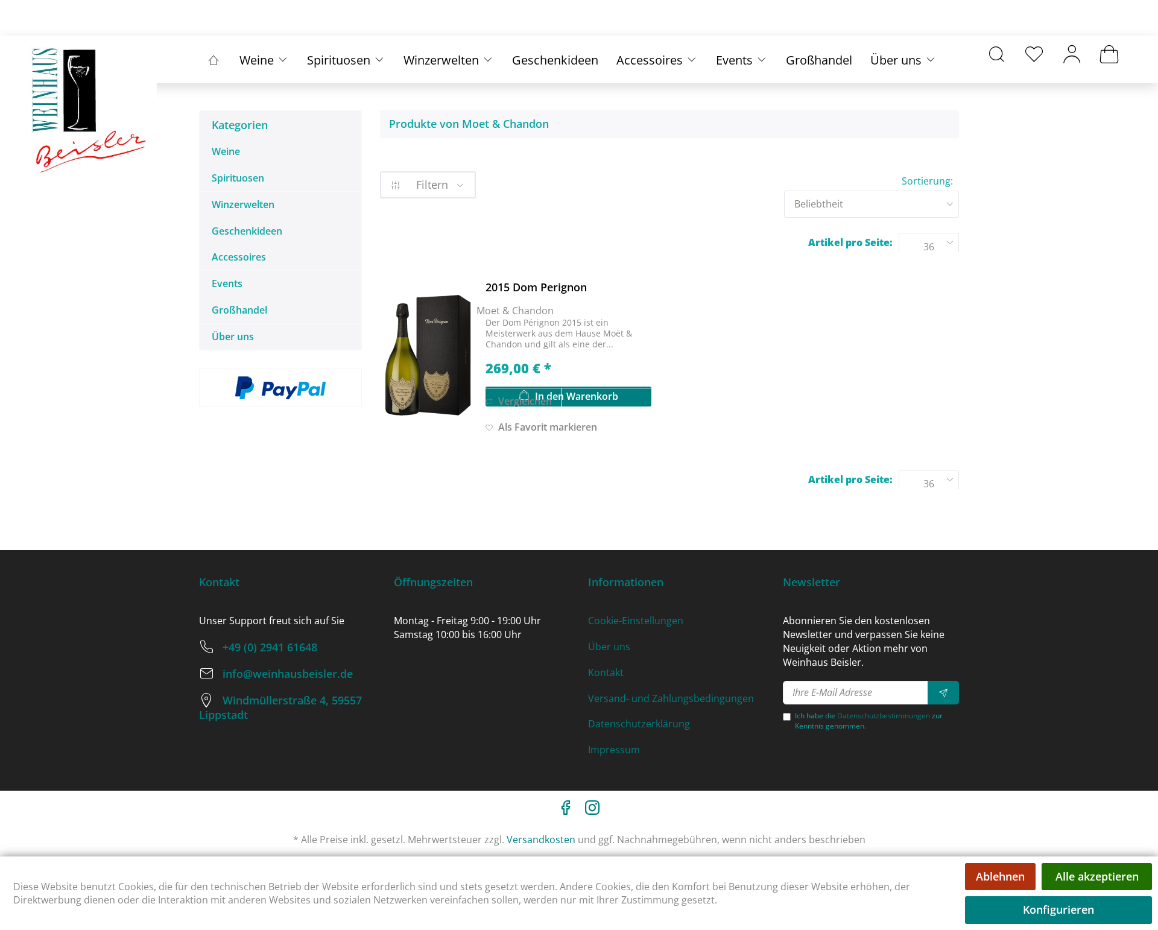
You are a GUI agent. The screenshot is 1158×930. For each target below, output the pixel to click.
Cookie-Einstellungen (635, 620)
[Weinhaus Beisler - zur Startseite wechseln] (90, 111)
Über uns (233, 336)
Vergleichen (524, 401)
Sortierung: (927, 181)
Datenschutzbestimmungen (883, 715)
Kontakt (606, 672)
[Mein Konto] (1071, 53)
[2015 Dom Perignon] (428, 355)
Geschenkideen (247, 231)
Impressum (614, 749)
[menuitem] (997, 53)
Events (227, 283)
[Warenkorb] (1109, 53)
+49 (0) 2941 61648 (270, 647)
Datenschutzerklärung (639, 723)
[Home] (213, 60)
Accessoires (239, 257)
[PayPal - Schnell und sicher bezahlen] (280, 387)
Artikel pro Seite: (850, 242)
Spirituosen (238, 178)
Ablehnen (1000, 876)
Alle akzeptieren (1097, 876)
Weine (226, 151)
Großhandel (239, 310)
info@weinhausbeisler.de (288, 673)
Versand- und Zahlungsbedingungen (671, 698)
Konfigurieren (1058, 909)
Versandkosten (541, 839)
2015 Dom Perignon (536, 287)
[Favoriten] (1034, 53)
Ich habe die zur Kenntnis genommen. (869, 720)
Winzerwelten (243, 204)
